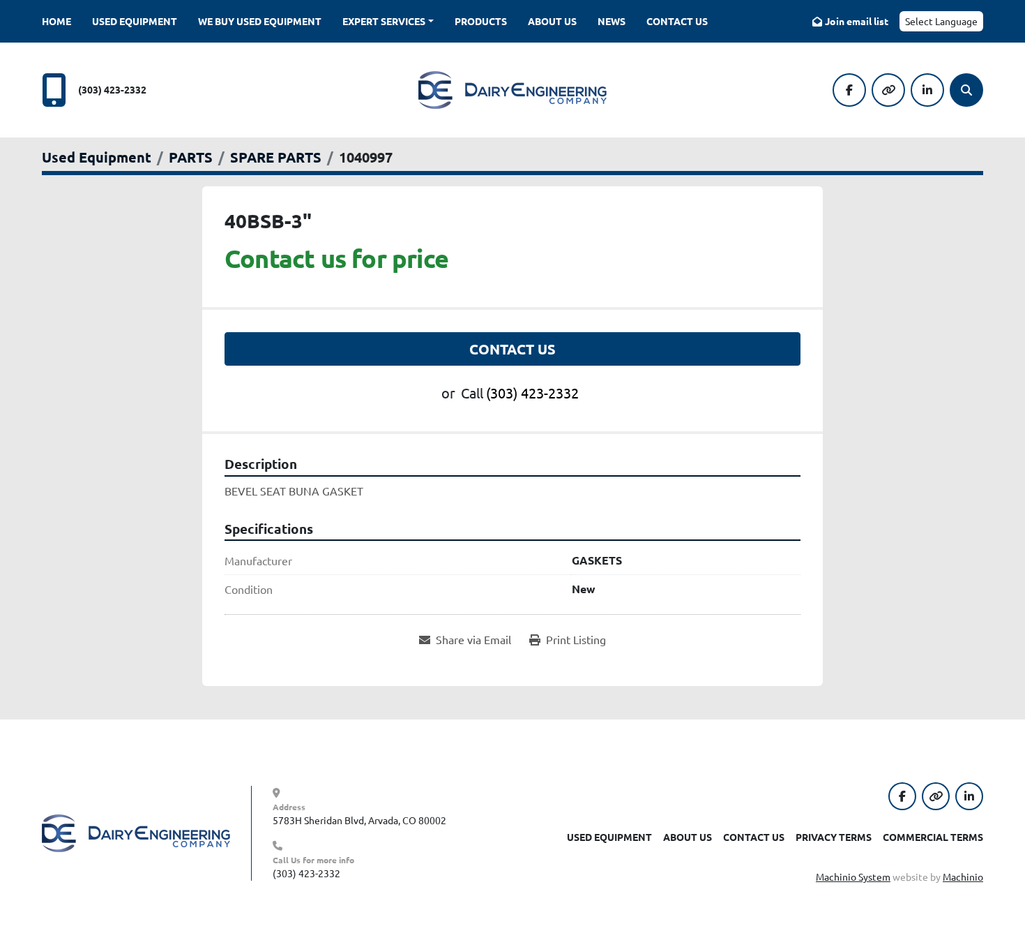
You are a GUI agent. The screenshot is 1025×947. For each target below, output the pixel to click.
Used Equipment (134, 21)
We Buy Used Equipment (259, 21)
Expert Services (383, 21)
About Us (552, 21)
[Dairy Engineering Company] (136, 832)
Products (481, 21)
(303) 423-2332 (112, 89)
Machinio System (853, 876)
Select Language (941, 21)
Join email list (856, 21)
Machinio (963, 876)
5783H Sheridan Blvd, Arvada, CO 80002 (359, 820)
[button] (388, 21)
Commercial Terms (933, 836)
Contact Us (677, 21)
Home (56, 21)
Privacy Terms (834, 836)
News (611, 21)
